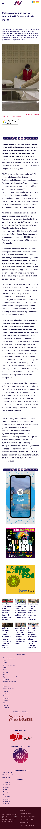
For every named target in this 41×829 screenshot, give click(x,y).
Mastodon (7, 801)
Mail (6, 789)
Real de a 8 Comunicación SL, (9, 817)
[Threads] (3, 804)
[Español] (37, 2)
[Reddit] (30, 138)
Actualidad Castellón (8, 775)
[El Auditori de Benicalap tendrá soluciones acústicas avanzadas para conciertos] (33, 601)
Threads (7, 804)
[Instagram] (10, 138)
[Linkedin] (27, 138)
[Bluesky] (25, 138)
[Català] (34, 2)
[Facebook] (13, 138)
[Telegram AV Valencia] (20, 525)
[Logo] (18, 3)
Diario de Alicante (7, 772)
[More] (36, 138)
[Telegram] (19, 138)
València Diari (6, 777)
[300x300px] (20, 557)
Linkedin (7, 787)
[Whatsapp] (7, 138)
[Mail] (3, 789)
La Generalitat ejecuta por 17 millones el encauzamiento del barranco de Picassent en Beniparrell (20, 610)
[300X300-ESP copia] (20, 579)
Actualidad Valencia (31, 115)
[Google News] (4, 138)
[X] (16, 138)
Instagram (7, 784)
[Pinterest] (33, 138)
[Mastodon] (22, 138)
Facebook (7, 782)
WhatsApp (7, 796)
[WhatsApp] (3, 797)
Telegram (7, 792)
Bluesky (7, 799)
